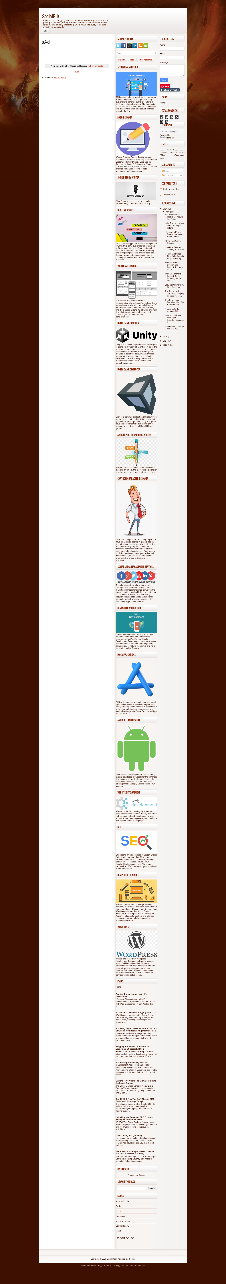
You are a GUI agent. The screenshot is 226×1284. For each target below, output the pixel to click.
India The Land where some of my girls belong (174, 225)
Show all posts (96, 66)
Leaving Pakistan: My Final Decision (174, 286)
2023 (165, 345)
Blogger (142, 1175)
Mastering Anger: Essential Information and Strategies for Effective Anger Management (136, 1029)
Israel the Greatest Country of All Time (174, 248)
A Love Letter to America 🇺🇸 (172, 310)
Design (119, 1206)
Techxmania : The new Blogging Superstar (136, 1012)
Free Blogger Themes (120, 1265)
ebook (118, 1211)
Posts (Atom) (60, 77)
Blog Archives (145, 60)
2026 (165, 209)
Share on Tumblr (170, 89)
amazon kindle (122, 1201)
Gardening (120, 1216)
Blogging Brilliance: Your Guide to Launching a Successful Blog (132, 1047)
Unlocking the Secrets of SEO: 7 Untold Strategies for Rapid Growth (134, 1118)
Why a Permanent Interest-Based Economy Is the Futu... (173, 277)
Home (45, 30)
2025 (165, 337)
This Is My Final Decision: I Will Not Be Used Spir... (174, 302)
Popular (121, 60)
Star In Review (122, 1226)
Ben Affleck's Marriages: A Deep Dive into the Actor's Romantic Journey (135, 1152)
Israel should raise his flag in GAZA (174, 327)
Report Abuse (125, 1238)
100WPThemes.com (137, 1265)
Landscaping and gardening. (129, 1135)
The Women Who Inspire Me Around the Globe (174, 216)
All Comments (170, 175)
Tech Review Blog (171, 189)
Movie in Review (123, 1221)
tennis (118, 1231)
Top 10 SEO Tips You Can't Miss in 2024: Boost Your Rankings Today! (135, 1100)
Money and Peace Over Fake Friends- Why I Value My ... (174, 256)
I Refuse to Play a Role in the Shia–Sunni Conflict (173, 234)
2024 (165, 341)
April (168, 212)
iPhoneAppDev (169, 195)
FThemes (92, 1265)
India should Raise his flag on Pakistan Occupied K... (174, 318)
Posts (166, 171)
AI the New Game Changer (173, 242)
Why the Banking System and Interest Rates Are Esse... (174, 266)
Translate (170, 138)
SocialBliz (50, 16)
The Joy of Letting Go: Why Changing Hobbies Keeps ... (174, 293)
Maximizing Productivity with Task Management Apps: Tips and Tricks (132, 1063)
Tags (132, 60)
